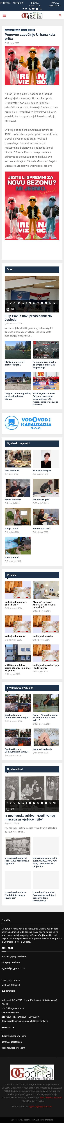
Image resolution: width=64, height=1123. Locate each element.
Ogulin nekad (15, 769)
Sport (10, 269)
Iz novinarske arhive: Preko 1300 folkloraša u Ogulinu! (17, 861)
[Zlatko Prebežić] (18, 488)
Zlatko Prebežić (13, 499)
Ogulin (24, 30)
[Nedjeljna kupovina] (18, 624)
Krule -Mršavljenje (42, 749)
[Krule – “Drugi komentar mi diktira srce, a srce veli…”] (46, 703)
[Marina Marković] (46, 516)
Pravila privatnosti (55, 4)
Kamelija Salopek (42, 470)
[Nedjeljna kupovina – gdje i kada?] (18, 590)
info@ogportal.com (11, 962)
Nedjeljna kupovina (15, 636)
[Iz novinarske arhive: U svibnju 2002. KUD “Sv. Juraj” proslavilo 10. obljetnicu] (46, 846)
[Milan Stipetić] (18, 545)
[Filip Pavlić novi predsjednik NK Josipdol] (32, 294)
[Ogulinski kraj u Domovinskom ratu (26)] (18, 703)
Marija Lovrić (11, 528)
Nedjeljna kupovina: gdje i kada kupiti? (46, 666)
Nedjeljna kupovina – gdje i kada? (16, 603)
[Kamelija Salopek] (46, 459)
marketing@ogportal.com (14, 956)
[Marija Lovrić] (18, 516)
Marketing (18, 3)
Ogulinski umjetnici (18, 443)
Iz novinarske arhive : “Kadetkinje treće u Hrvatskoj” (16, 895)
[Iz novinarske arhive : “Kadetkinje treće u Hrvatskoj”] (18, 880)
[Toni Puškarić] (18, 459)
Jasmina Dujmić (41, 499)
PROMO (31, 30)
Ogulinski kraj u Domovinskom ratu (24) (17, 750)
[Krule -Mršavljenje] (46, 737)
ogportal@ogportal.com (13, 968)
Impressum (5, 3)
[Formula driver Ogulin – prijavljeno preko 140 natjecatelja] (46, 350)
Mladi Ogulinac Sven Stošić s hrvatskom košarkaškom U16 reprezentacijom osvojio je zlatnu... (45, 399)
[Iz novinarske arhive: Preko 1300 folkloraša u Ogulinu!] (18, 846)
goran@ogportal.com (12, 1042)
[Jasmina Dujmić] (46, 488)
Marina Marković (41, 528)
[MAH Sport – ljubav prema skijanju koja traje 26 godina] (18, 653)
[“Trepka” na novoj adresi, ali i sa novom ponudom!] (46, 590)
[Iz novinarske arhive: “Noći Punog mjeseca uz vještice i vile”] (32, 794)
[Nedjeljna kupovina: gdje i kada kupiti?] (46, 653)
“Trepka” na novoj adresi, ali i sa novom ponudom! (44, 605)
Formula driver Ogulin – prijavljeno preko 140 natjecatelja (45, 365)
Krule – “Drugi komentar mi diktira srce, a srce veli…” (45, 717)
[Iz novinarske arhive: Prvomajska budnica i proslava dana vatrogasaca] (46, 880)
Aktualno (8, 30)
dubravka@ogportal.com (14, 1036)
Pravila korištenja (34, 4)
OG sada (17, 30)
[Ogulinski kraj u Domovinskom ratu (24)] (18, 737)
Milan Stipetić (12, 557)
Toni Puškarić (12, 470)
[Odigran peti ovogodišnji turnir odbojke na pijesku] (18, 381)
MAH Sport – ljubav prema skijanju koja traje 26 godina (18, 668)
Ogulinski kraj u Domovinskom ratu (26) (17, 716)
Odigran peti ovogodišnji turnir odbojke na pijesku (18, 396)
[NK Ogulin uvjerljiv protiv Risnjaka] (18, 350)
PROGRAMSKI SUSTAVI (51, 1097)
